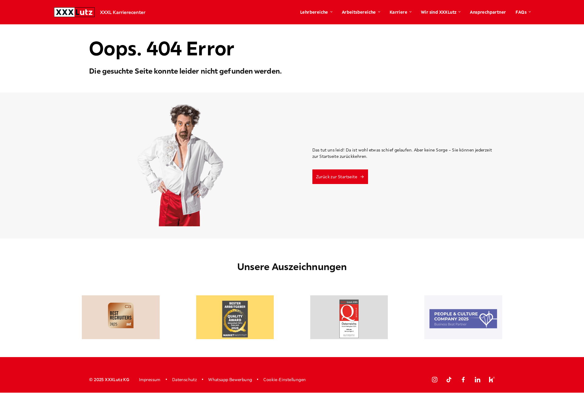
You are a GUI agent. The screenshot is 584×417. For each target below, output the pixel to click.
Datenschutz (184, 379)
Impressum (150, 379)
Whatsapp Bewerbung (230, 379)
